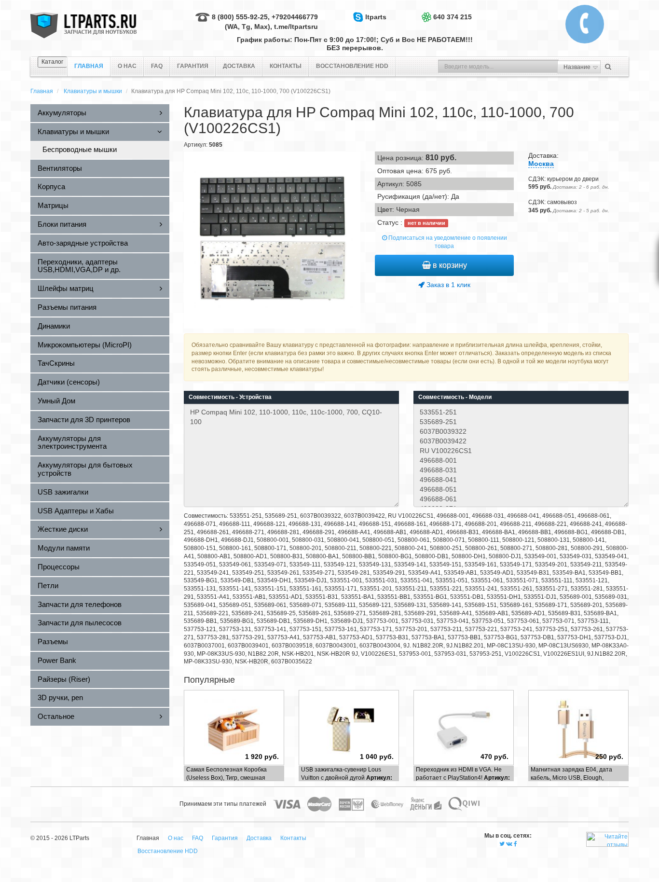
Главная (41, 91)
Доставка (239, 66)
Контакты (286, 66)
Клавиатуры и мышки (93, 91)
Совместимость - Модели (455, 397)
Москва (541, 163)
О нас (127, 66)
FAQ (157, 66)
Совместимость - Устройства (230, 397)
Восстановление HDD (352, 66)
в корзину (449, 265)
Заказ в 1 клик (447, 285)
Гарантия (192, 66)
